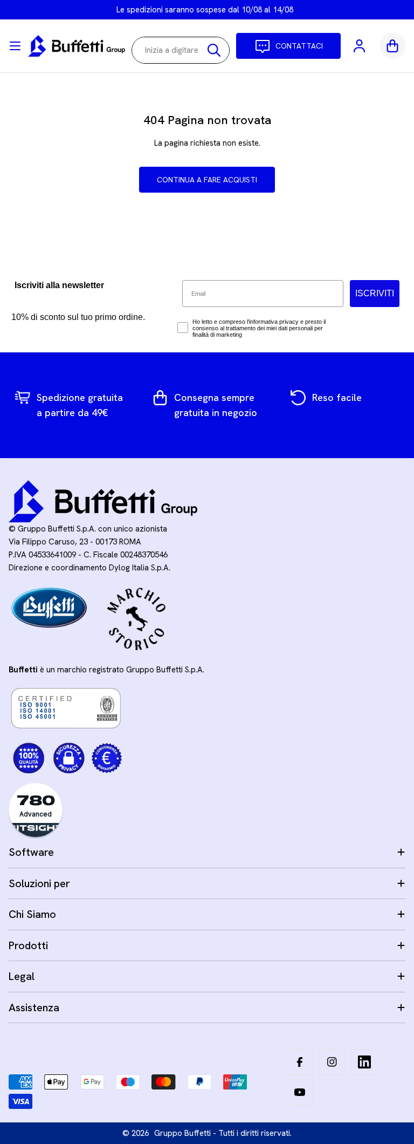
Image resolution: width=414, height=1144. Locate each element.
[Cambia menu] (15, 45)
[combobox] (180, 50)
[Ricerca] (214, 50)
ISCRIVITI (374, 293)
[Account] (360, 45)
